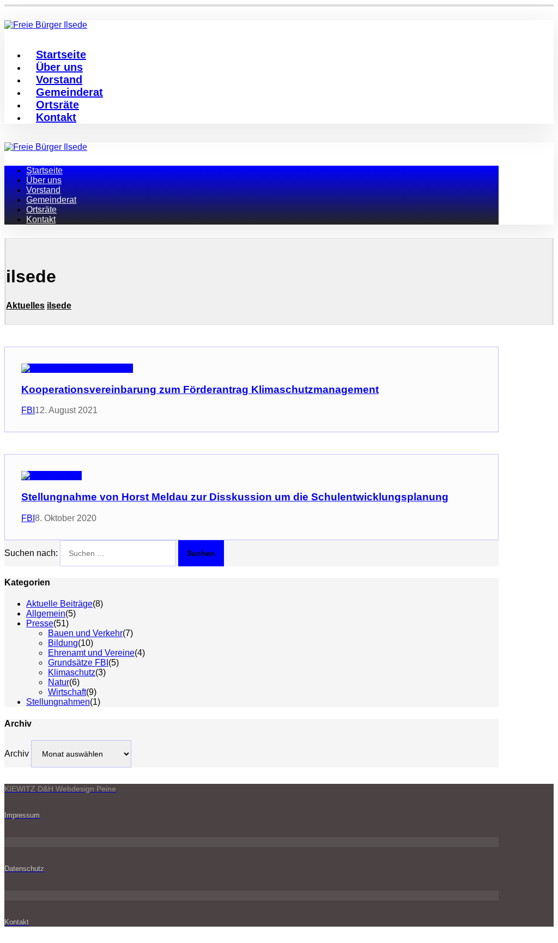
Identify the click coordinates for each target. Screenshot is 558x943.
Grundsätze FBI (78, 662)
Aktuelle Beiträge (59, 603)
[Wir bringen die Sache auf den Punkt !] (45, 147)
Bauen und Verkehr (85, 633)
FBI (28, 410)
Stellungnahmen (58, 701)
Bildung (63, 643)
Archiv (16, 753)
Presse (39, 623)
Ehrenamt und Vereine (91, 652)
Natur (58, 682)
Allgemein (45, 613)
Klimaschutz (71, 672)
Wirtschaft (67, 692)
